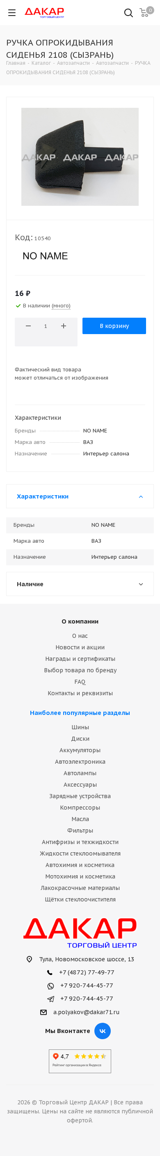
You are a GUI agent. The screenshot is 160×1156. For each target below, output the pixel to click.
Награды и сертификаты (80, 658)
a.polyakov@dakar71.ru (86, 1012)
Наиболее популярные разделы (80, 713)
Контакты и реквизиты (80, 693)
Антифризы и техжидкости (80, 842)
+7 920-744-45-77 (86, 985)
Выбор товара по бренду (80, 670)
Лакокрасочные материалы (80, 888)
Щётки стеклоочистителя (80, 899)
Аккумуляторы (80, 750)
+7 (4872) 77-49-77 (85, 972)
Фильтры (80, 830)
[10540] (80, 156)
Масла (80, 819)
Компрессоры (80, 807)
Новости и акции (80, 647)
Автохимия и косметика (80, 865)
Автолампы (80, 773)
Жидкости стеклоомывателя (80, 853)
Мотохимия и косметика (80, 876)
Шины (80, 727)
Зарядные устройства (80, 796)
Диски (80, 738)
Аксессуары (80, 784)
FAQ (80, 681)
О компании (80, 621)
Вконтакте (102, 1031)
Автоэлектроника (80, 761)
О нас (80, 635)
